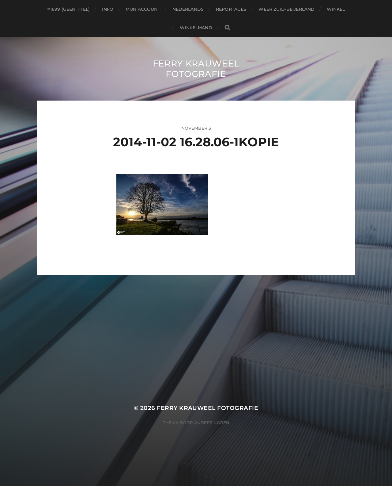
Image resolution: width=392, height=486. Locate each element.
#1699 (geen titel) (68, 9)
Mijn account (143, 9)
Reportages (231, 9)
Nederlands (188, 9)
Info (107, 9)
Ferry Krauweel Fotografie (196, 68)
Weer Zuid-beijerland (286, 9)
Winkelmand (196, 27)
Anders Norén (211, 422)
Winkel (336, 9)
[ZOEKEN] (227, 28)
